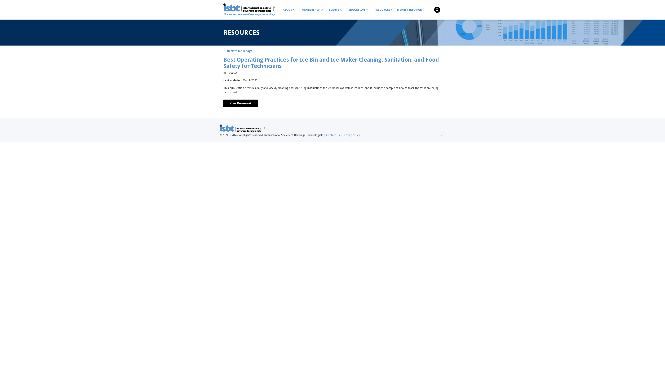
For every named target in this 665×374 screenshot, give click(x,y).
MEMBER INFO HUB (409, 9)
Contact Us (333, 135)
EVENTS (334, 9)
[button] (288, 9)
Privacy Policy (351, 135)
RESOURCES (382, 9)
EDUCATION (357, 9)
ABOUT (287, 9)
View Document (240, 103)
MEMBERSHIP (311, 9)
